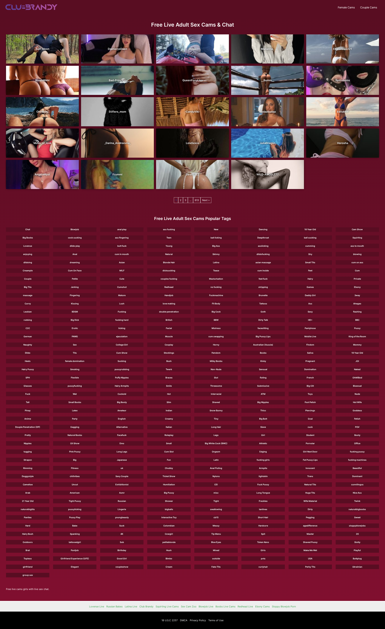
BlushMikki (42, 80)
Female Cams (346, 7)
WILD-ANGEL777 (267, 174)
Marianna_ (267, 48)
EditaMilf (342, 111)
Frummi (117, 174)
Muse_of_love (42, 143)
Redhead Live (245, 606)
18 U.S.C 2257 (170, 620)
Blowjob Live (206, 606)
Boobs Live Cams (225, 606)
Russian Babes (114, 606)
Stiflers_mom (117, 111)
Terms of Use (215, 620)
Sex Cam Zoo (188, 606)
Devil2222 (192, 174)
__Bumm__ (267, 80)
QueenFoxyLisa (192, 80)
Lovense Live (96, 606)
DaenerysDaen (117, 48)
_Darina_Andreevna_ (117, 143)
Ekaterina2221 (342, 48)
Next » (206, 200)
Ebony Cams (262, 606)
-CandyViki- (192, 111)
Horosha (342, 143)
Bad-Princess (117, 80)
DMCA (183, 620)
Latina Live (131, 606)
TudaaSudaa (268, 111)
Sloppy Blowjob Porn (284, 606)
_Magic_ (192, 48)
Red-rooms (342, 80)
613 (197, 200)
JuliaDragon (267, 143)
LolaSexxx (192, 143)
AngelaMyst (42, 174)
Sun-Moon (42, 48)
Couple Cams (368, 7)
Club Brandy (146, 606)
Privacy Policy (198, 620)
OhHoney (42, 111)
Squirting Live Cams (167, 606)
